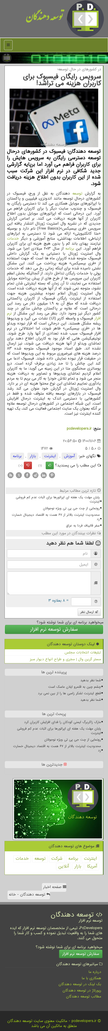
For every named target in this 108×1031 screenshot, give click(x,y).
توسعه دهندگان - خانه (27, 895)
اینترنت (50, 456)
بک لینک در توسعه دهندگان (80, 984)
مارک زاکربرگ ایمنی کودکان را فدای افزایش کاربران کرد (62, 722)
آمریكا (92, 866)
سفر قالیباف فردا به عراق (83, 525)
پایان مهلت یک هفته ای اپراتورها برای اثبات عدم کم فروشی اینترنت (58, 499)
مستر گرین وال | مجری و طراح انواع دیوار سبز (65, 659)
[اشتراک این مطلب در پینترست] (52, 475)
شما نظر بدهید (90, 680)
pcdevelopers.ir (79, 429)
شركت (57, 858)
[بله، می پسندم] (50, 465)
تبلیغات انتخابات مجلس (83, 652)
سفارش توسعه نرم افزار (54, 629)
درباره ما (94, 972)
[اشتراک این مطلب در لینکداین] (43, 475)
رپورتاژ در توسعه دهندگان (82, 990)
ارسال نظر (87, 612)
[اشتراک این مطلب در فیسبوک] (27, 475)
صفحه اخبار (53, 887)
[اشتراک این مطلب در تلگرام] (35, 475)
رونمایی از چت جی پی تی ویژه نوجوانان (71, 508)
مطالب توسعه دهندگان (83, 996)
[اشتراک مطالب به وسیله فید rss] (10, 475)
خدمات (13, 239)
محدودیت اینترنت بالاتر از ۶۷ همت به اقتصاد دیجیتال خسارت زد (56, 517)
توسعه (77, 194)
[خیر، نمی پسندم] (28, 465)
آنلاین (63, 866)
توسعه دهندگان (44, 18)
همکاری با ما (91, 978)
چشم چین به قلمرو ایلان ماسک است (74, 686)
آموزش (69, 456)
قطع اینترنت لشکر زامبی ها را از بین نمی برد (69, 693)
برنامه (69, 249)
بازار (33, 456)
